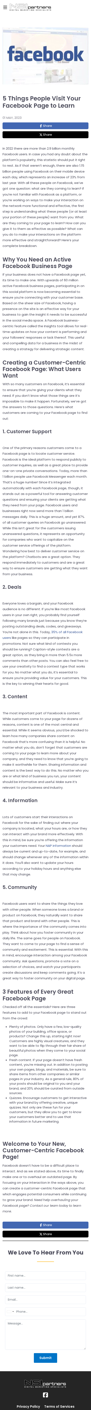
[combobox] (10, 1312)
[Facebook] (45, 1395)
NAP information (58, 845)
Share (47, 125)
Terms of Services (59, 1406)
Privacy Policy (28, 1406)
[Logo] (45, 7)
